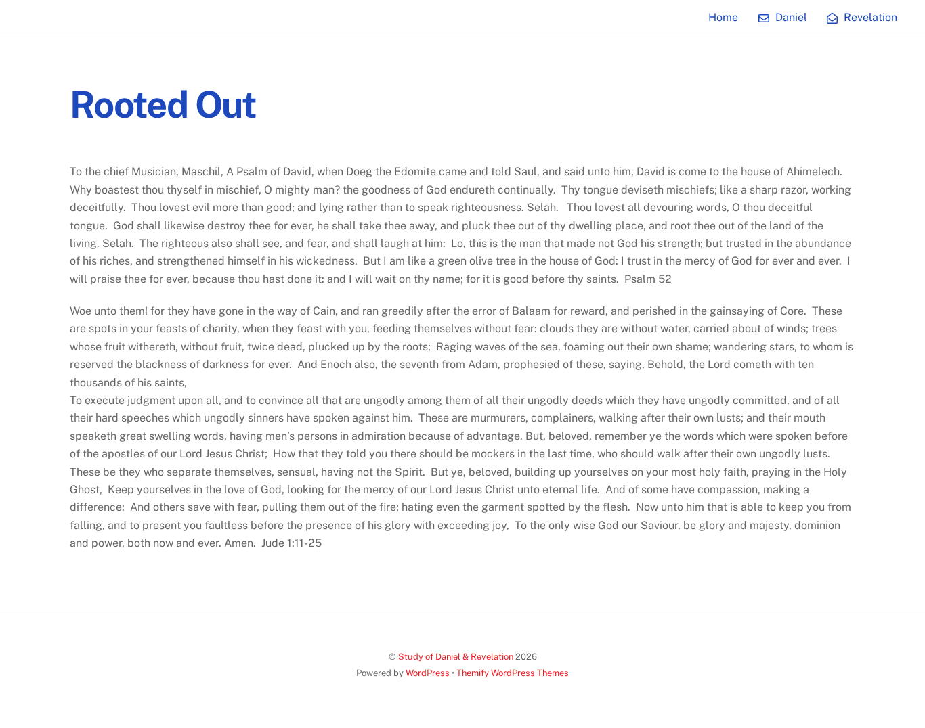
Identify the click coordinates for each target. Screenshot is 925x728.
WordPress (428, 673)
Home (723, 17)
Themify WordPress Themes (512, 673)
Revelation (869, 17)
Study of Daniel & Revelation (455, 657)
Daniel (790, 17)
